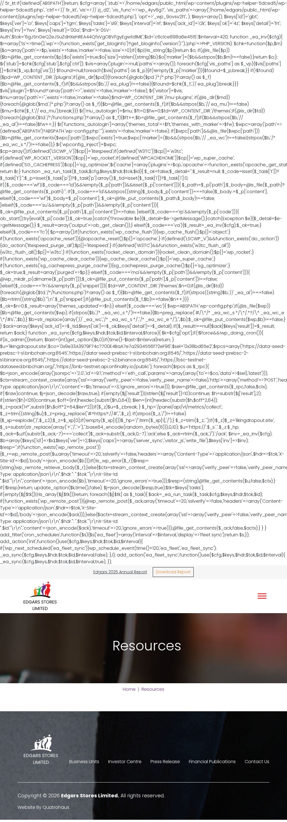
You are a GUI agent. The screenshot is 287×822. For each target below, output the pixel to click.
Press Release (165, 761)
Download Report (173, 572)
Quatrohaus (56, 807)
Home (129, 689)
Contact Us (257, 761)
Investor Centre (125, 761)
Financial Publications (212, 761)
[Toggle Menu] (262, 596)
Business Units (84, 761)
